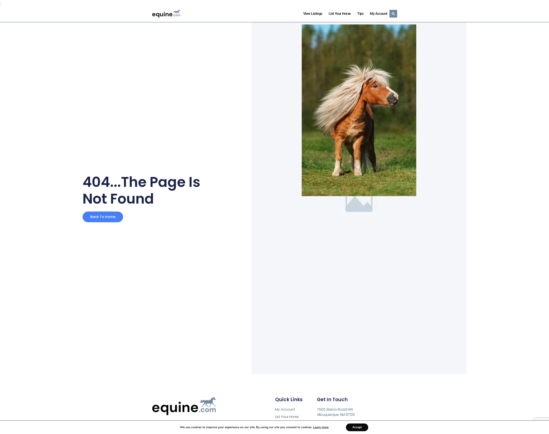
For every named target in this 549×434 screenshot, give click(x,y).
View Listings (312, 14)
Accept (357, 427)
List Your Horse (340, 14)
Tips (360, 14)
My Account (378, 14)
